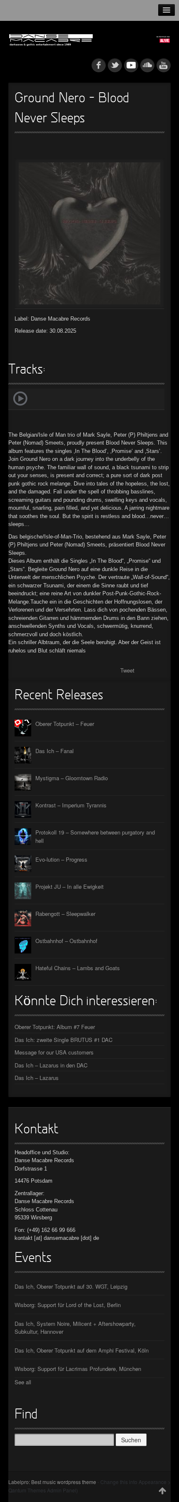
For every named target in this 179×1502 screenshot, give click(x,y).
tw (115, 65)
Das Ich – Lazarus (37, 1078)
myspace (131, 65)
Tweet (127, 670)
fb (99, 65)
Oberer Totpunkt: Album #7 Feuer (55, 1027)
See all (23, 1382)
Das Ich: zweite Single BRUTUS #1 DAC (63, 1040)
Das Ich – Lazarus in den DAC (51, 1065)
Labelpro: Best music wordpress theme (52, 1481)
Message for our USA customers (54, 1052)
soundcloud (147, 65)
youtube (164, 65)
